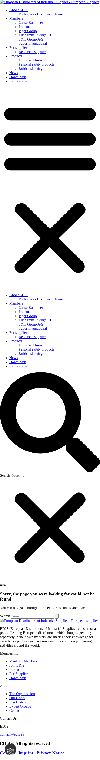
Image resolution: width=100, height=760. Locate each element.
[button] (50, 188)
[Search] (57, 616)
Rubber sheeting (31, 69)
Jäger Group (28, 31)
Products (15, 56)
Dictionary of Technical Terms (41, 14)
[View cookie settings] (10, 749)
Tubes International (33, 43)
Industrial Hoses (30, 60)
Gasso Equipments (32, 22)
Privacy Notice (50, 752)
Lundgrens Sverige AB (36, 35)
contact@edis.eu (12, 734)
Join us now (18, 81)
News (13, 73)
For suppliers (18, 48)
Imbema (24, 27)
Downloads (17, 77)
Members (16, 18)
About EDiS (18, 10)
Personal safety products (36, 64)
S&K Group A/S (31, 39)
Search (5, 475)
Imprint (26, 752)
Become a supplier (32, 52)
